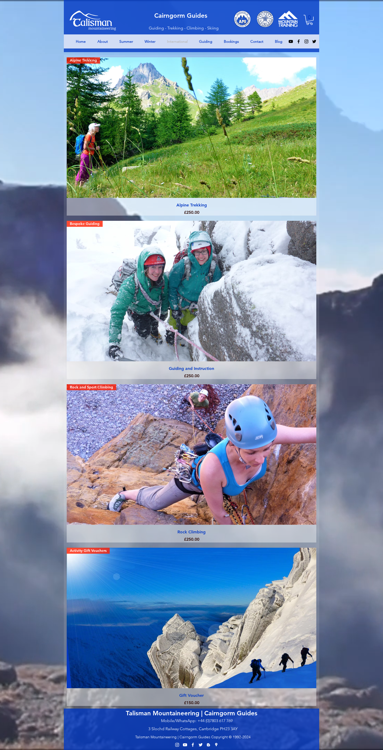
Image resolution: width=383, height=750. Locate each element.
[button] (310, 20)
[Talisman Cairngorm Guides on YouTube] (290, 41)
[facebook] (298, 41)
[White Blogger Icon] (208, 744)
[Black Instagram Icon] (306, 41)
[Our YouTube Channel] (185, 744)
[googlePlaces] (216, 744)
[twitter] (314, 41)
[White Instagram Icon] (177, 744)
